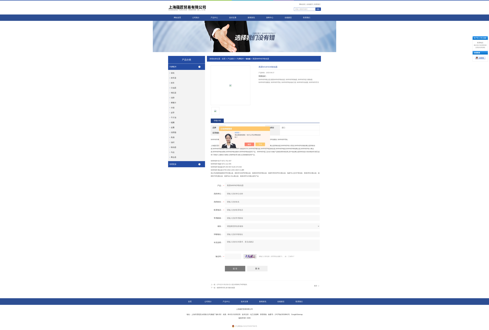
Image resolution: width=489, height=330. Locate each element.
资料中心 (269, 18)
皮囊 (172, 127)
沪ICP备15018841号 (282, 314)
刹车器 (173, 78)
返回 (315, 286)
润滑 (172, 98)
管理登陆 (263, 314)
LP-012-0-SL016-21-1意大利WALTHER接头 (232, 284)
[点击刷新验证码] (250, 256)
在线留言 (310, 4)
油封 (172, 142)
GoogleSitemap (297, 314)
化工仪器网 (254, 314)
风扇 (172, 137)
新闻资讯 (251, 18)
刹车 (172, 83)
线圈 (172, 122)
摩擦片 (173, 103)
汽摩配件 (172, 67)
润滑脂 (173, 132)
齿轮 (172, 73)
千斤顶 (173, 118)
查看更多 (172, 164)
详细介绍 (217, 121)
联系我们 (317, 4)
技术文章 (232, 18)
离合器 (173, 157)
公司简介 (195, 18)
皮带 (172, 113)
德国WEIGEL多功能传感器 (226, 288)
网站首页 (302, 4)
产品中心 (214, 18)
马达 (172, 152)
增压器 (173, 93)
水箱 (172, 108)
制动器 (173, 147)
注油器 (173, 88)
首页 (224, 59)
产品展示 (231, 59)
